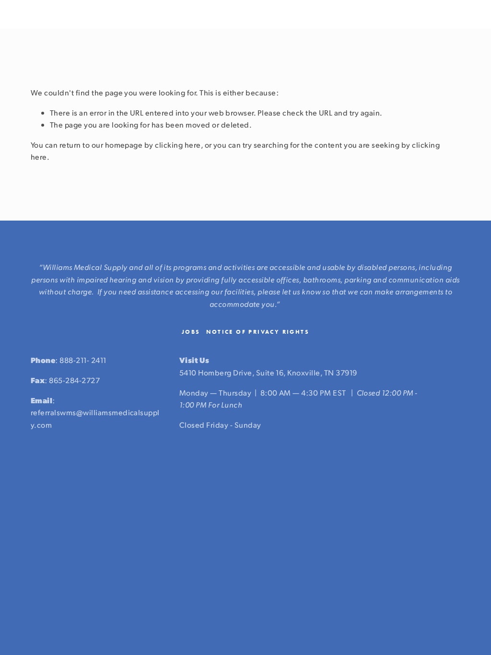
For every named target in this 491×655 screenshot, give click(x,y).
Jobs (191, 332)
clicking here (177, 145)
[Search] (34, 14)
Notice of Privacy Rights (258, 332)
